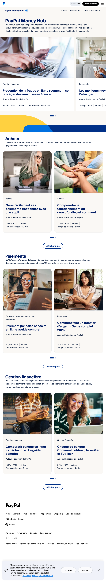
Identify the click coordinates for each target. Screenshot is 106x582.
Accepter (68, 570)
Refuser (85, 570)
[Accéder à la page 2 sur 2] (55, 115)
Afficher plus (53, 246)
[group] (27, 192)
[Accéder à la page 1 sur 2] (52, 115)
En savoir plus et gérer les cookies (37, 575)
